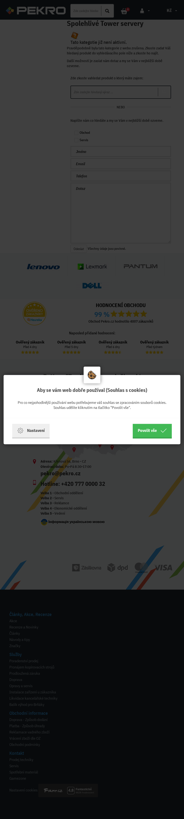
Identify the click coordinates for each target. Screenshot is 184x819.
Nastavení (36, 430)
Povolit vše (147, 430)
